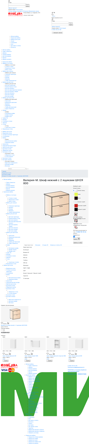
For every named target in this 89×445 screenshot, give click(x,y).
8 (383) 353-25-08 (56, 29)
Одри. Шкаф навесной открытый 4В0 (54, 356)
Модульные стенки (10, 68)
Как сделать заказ (33, 426)
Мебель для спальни (8, 71)
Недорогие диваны (33, 443)
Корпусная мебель (15, 38)
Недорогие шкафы (33, 438)
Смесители (5, 144)
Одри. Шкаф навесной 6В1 (73, 356)
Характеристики (28, 245)
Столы (4, 124)
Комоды (7, 77)
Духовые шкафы (9, 164)
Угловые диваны (7, 54)
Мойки (4, 137)
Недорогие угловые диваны (35, 437)
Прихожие (8, 100)
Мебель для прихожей (8, 97)
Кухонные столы (7, 151)
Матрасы (7, 79)
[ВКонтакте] (74, 236)
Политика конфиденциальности (76, 367)
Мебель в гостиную (8, 63)
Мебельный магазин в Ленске (36, 429)
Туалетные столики (10, 127)
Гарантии (30, 428)
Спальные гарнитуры (10, 74)
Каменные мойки (9, 142)
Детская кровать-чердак (11, 91)
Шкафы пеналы (9, 115)
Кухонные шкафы (6, 174)
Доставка (30, 425)
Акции (12, 41)
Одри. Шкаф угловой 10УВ (29, 356)
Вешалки (7, 104)
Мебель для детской (8, 82)
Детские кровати (9, 88)
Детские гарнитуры (10, 85)
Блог (12, 44)
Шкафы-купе (8, 116)
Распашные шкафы (10, 113)
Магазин (28, 414)
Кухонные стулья (7, 158)
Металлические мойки (11, 141)
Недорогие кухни (32, 440)
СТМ (2, 359)
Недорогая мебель (31, 435)
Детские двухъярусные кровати (13, 90)
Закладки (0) (20, 11)
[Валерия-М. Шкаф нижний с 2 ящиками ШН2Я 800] (47, 204)
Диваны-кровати (7, 59)
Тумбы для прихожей (10, 107)
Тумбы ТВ (5, 118)
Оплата (30, 423)
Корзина (26, 11)
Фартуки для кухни (8, 147)
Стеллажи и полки (7, 121)
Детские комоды (9, 94)
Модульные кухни (7, 133)
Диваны (5, 53)
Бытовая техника (7, 159)
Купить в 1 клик (78, 242)
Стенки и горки (9, 66)
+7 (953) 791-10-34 (81, 232)
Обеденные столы (9, 155)
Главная (4, 171)
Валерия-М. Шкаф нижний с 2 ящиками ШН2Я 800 (15, 176)
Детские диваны (7, 56)
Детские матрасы (9, 93)
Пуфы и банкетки (7, 51)
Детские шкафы (9, 96)
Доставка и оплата (16, 45)
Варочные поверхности (11, 162)
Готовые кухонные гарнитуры (10, 134)
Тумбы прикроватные (10, 80)
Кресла (4, 57)
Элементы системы (33, 432)
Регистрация (19, 9)
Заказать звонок (58, 32)
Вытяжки (7, 166)
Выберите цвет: (77, 186)
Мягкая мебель (15, 36)
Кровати (7, 76)
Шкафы (4, 110)
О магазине (14, 42)
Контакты (13, 47)
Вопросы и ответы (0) (56, 245)
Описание (37, 245)
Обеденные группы (7, 150)
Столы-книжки (9, 156)
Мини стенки (8, 69)
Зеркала (5, 122)
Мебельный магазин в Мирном (36, 431)
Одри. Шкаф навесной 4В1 (7, 356)
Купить (76, 239)
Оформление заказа (34, 11)
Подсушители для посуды (9, 145)
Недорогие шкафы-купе (34, 441)
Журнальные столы (8, 129)
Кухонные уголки (7, 148)
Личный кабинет (12, 11)
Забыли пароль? (12, 8)
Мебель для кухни (15, 39)
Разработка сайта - (77, 374)
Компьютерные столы (10, 86)
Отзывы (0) (45, 245)
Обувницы (7, 105)
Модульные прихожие (11, 102)
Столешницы (6, 136)
